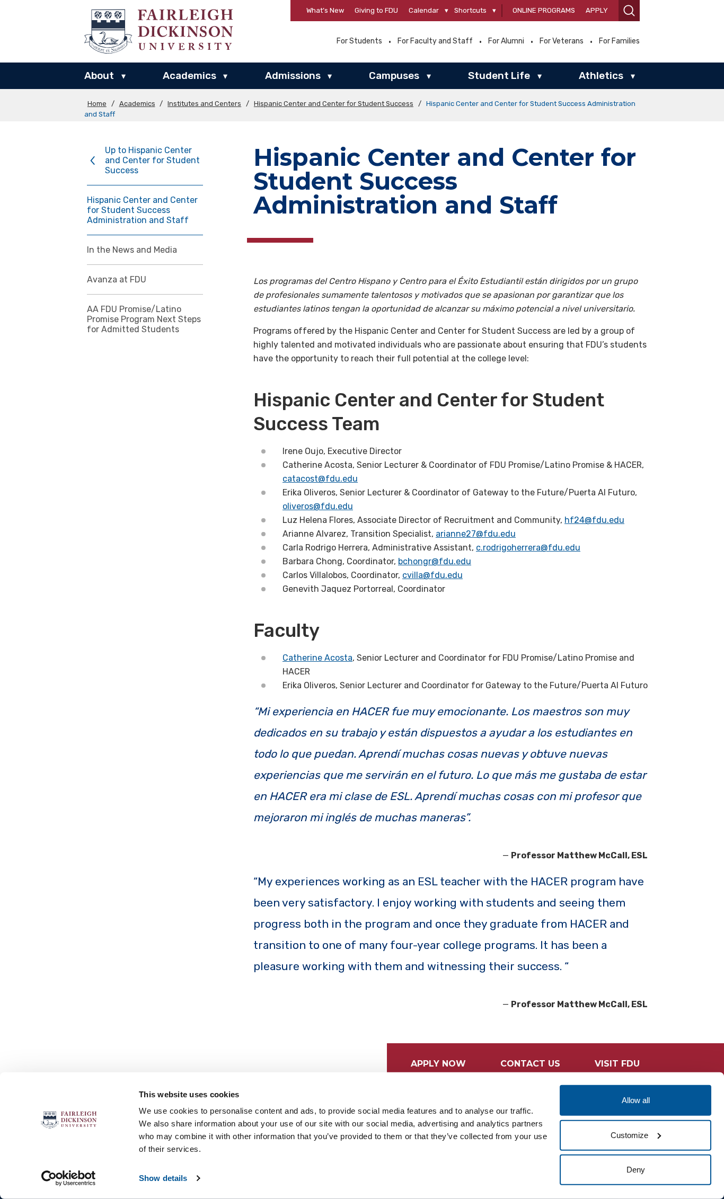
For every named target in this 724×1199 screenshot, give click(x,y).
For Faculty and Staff (435, 41)
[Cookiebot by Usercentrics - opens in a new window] (68, 1178)
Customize (629, 1134)
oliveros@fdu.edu (317, 506)
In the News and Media (132, 250)
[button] (629, 10)
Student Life (499, 75)
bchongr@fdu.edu (434, 561)
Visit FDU (617, 1064)
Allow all (636, 1100)
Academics (189, 75)
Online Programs (544, 10)
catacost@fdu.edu (320, 479)
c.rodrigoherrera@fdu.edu (528, 548)
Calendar (424, 10)
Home (97, 104)
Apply (597, 10)
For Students (359, 41)
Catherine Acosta (317, 658)
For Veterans (562, 41)
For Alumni (506, 41)
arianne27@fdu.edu (476, 534)
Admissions (293, 75)
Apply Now (438, 1064)
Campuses (394, 75)
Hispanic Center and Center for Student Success (333, 104)
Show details (163, 1178)
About (99, 75)
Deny (635, 1169)
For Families (619, 41)
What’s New (325, 10)
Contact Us (530, 1064)
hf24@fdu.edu (594, 520)
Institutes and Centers (204, 104)
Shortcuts (470, 10)
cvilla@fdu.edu (432, 575)
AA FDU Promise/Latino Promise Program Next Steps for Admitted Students (144, 319)
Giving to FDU (376, 10)
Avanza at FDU (116, 279)
